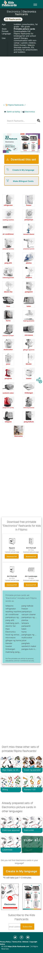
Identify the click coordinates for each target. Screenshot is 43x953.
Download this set (23, 159)
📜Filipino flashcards (14, 105)
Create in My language (23, 170)
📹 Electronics (28, 112)
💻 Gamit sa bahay (12, 112)
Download (12, 556)
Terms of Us (16, 942)
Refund (25, 942)
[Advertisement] (21, 78)
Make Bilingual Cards (23, 181)
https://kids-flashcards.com (18, 946)
